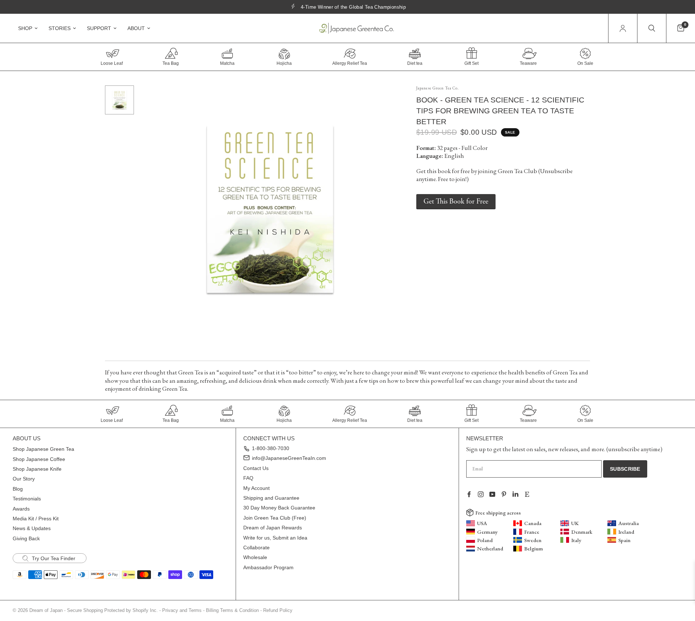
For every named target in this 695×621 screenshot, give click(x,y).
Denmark (581, 532)
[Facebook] (472, 494)
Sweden (533, 540)
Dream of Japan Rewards (272, 527)
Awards (21, 509)
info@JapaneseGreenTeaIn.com (289, 458)
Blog (18, 489)
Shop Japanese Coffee (39, 459)
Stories (60, 28)
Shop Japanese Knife (37, 469)
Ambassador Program (268, 567)
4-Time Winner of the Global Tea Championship (353, 7)
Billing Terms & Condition (232, 610)
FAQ (248, 478)
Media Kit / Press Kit (36, 518)
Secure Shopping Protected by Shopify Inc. (112, 610)
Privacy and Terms (182, 610)
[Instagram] (483, 494)
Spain (624, 540)
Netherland (490, 548)
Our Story (24, 479)
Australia (628, 523)
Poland (485, 540)
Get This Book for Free (456, 201)
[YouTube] (495, 494)
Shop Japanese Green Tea (43, 449)
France (531, 532)
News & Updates (32, 528)
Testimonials (27, 499)
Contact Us (256, 468)
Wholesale (255, 557)
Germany (487, 532)
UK (575, 523)
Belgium (533, 548)
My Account (256, 488)
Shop (25, 28)
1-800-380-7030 (270, 448)
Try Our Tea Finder (52, 558)
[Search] (651, 28)
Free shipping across (498, 512)
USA (482, 523)
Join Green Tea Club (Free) (274, 518)
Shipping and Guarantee (271, 498)
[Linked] (518, 494)
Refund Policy (277, 610)
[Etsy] (530, 494)
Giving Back (26, 538)
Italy (576, 540)
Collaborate (256, 547)
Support (99, 28)
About (136, 28)
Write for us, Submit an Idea (275, 538)
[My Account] (622, 28)
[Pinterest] (507, 494)
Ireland (626, 532)
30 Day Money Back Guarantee (279, 508)
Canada (533, 523)
